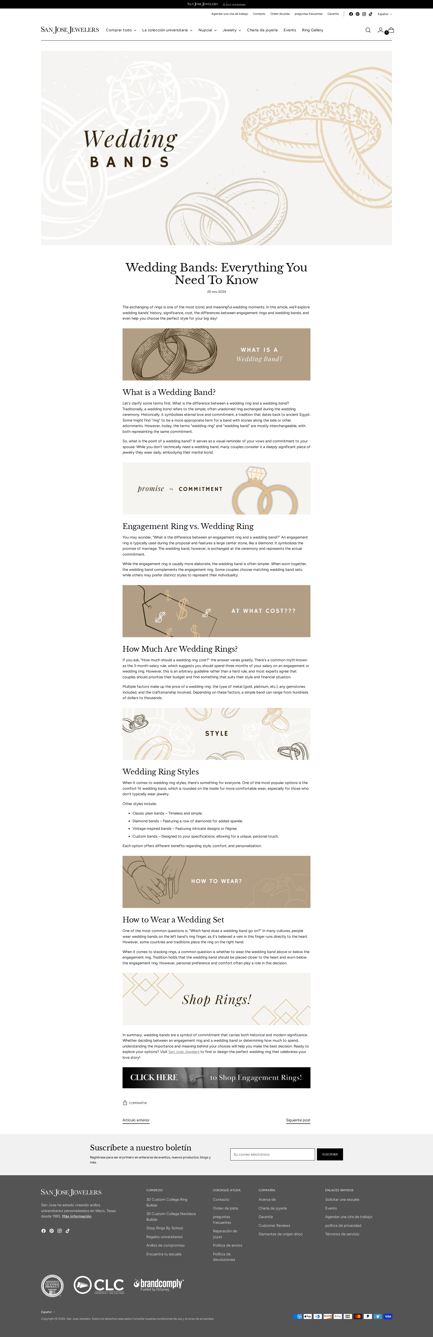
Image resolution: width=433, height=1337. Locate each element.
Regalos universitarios (164, 1237)
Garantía (266, 1217)
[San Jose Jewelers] (203, 4)
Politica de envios (227, 1245)
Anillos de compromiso (165, 1245)
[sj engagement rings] (216, 1077)
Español (383, 14)
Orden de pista (225, 1208)
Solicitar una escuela (342, 1199)
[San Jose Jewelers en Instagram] (364, 14)
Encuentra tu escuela (163, 1254)
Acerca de (267, 1199)
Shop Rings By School (164, 1228)
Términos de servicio (342, 1234)
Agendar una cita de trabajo (348, 1217)
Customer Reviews (274, 1225)
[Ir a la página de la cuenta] (379, 30)
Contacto (221, 1199)
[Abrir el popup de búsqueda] (368, 30)
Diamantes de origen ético (281, 1234)
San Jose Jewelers (183, 1051)
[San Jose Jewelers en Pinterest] (357, 14)
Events (331, 1208)
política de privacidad (343, 1225)
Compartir (138, 1103)
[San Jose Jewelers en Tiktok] (370, 14)
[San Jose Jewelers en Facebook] (351, 14)
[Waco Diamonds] (234, 4)
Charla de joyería (273, 1208)
